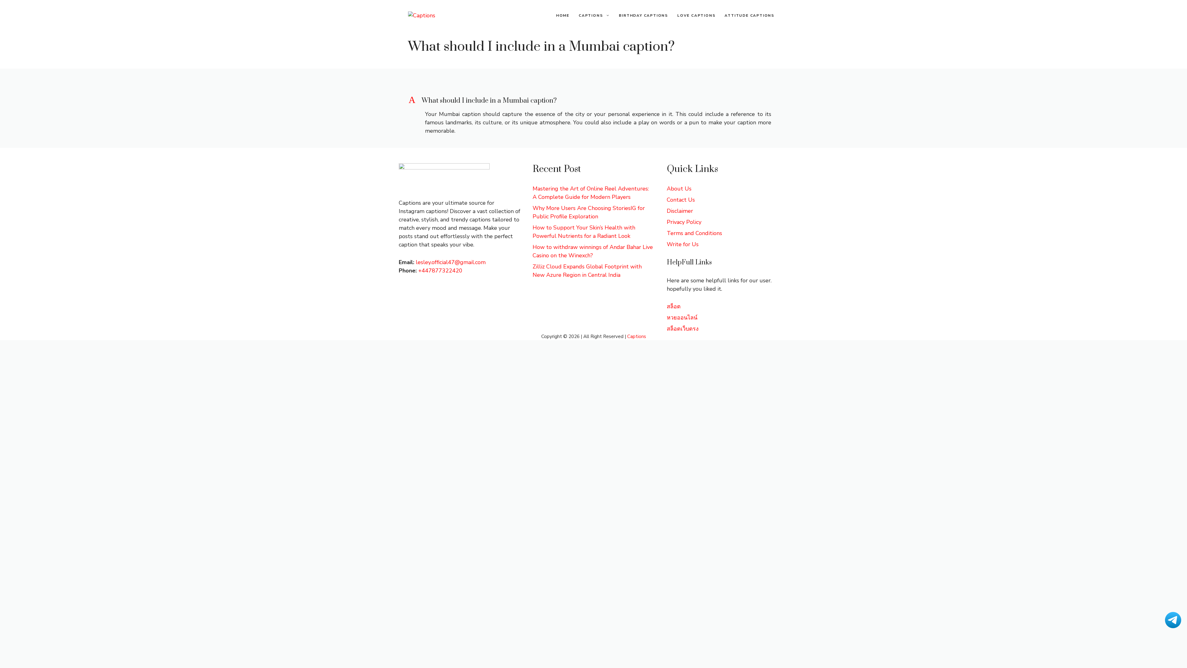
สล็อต (674, 306)
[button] (593, 101)
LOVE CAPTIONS (696, 15)
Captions (591, 15)
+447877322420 (440, 270)
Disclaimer (680, 211)
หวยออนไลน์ (682, 317)
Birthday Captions (643, 15)
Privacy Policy (684, 222)
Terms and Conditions (694, 233)
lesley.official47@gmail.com (451, 262)
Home (562, 15)
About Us (679, 188)
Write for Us (683, 244)
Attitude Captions (749, 15)
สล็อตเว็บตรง (683, 328)
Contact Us (681, 199)
